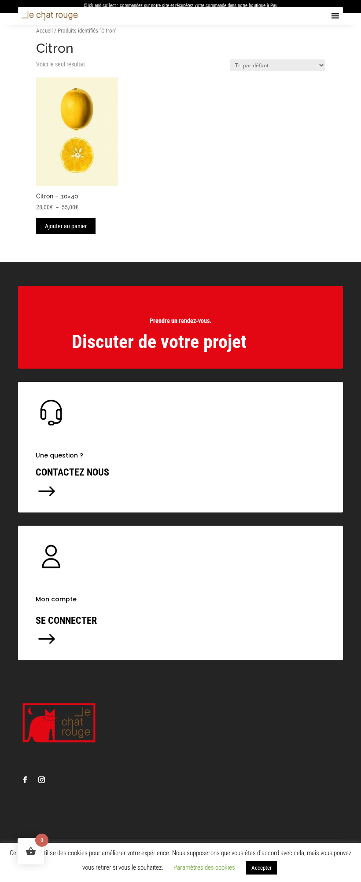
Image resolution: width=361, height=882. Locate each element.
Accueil (44, 30)
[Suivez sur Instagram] (41, 780)
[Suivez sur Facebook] (24, 780)
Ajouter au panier (66, 226)
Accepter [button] (261, 867)
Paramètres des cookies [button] (204, 867)
